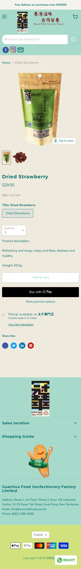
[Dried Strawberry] (18, 219)
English (38, 535)
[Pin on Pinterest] (31, 345)
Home (6, 63)
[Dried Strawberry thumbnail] (6, 157)
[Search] (73, 39)
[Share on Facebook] (5, 345)
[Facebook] (5, 49)
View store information (20, 324)
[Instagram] (12, 49)
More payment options (40, 301)
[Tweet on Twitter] (14, 345)
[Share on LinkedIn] (22, 345)
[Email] (20, 49)
